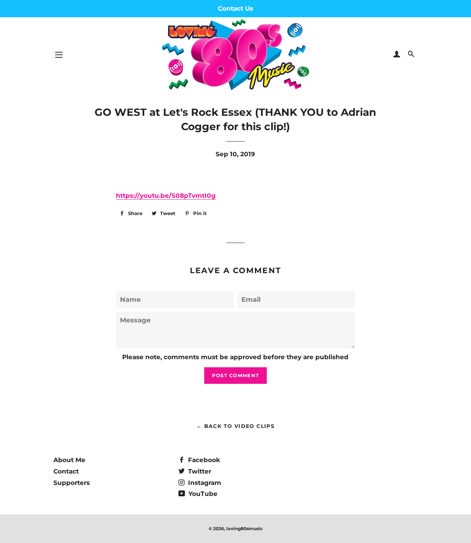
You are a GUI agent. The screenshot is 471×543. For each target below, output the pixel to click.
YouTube (202, 493)
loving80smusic (244, 528)
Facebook (203, 460)
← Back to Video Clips (235, 426)
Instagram (203, 482)
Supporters (71, 482)
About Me (69, 460)
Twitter (198, 471)
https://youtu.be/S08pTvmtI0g (166, 195)
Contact (66, 471)
